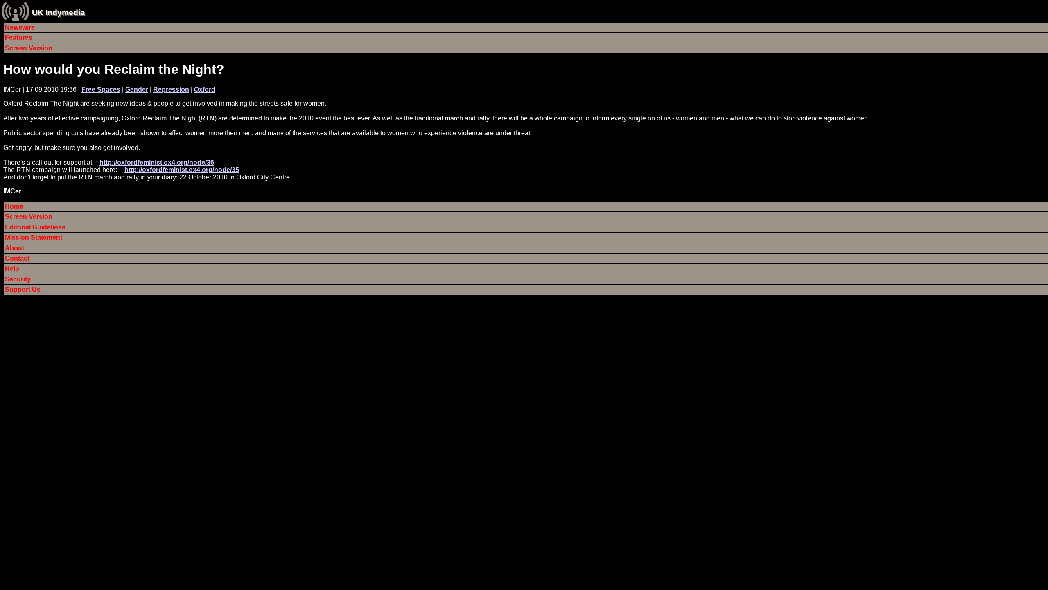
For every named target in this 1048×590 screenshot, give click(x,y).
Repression (171, 89)
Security (18, 279)
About (14, 248)
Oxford (204, 89)
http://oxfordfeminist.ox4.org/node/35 (181, 169)
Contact (17, 258)
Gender (136, 89)
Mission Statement (33, 237)
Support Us (23, 289)
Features (18, 37)
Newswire (20, 27)
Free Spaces (100, 89)
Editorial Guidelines (35, 227)
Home (14, 206)
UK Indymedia (58, 12)
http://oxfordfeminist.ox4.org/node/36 (156, 162)
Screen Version (28, 48)
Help (12, 268)
